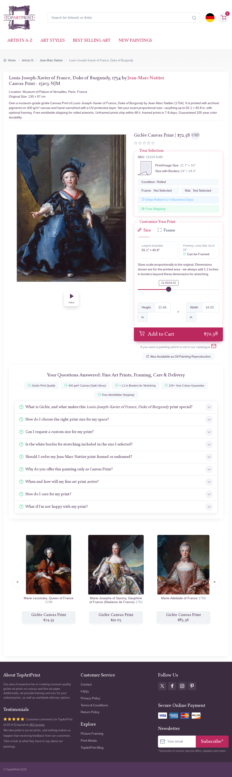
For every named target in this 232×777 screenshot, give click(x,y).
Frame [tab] (169, 230)
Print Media (89, 741)
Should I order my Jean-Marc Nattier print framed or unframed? (78, 457)
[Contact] (213, 347)
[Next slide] (214, 582)
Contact (86, 684)
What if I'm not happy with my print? (56, 507)
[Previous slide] (17, 582)
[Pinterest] (192, 686)
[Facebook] (172, 686)
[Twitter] (162, 686)
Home (12, 60)
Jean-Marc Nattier (51, 60)
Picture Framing (92, 734)
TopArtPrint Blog (92, 748)
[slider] (168, 289)
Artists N (27, 60)
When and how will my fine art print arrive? (62, 482)
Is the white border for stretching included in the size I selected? (79, 444)
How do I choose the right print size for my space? (67, 419)
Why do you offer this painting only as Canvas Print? (69, 469)
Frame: (156, 190)
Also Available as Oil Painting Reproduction (180, 356)
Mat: (198, 190)
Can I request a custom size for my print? (59, 432)
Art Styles (53, 40)
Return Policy (90, 712)
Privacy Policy (90, 698)
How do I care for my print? (48, 494)
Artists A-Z (19, 40)
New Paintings (135, 40)
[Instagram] (182, 686)
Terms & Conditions (94, 705)
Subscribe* (212, 741)
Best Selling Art (92, 40)
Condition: (153, 182)
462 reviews (37, 724)
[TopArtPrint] (19, 18)
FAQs (85, 691)
